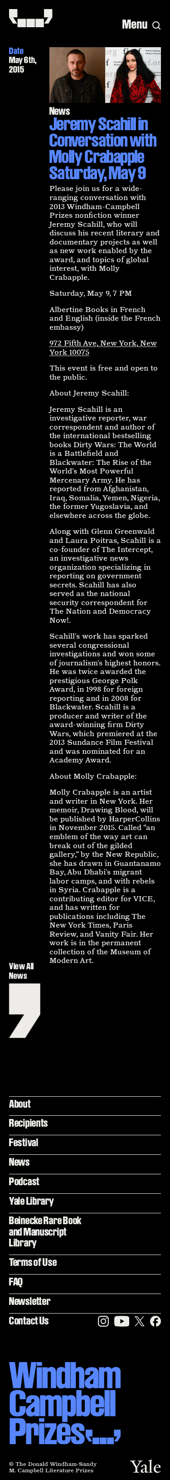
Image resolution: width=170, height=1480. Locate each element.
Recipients (28, 1123)
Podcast (24, 1181)
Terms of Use (33, 1262)
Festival (24, 1142)
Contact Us (29, 1320)
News (19, 1162)
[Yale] (145, 1466)
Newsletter (29, 1301)
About (20, 1104)
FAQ (16, 1281)
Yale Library (31, 1201)
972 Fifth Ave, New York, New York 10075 (103, 347)
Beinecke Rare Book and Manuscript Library (45, 1231)
